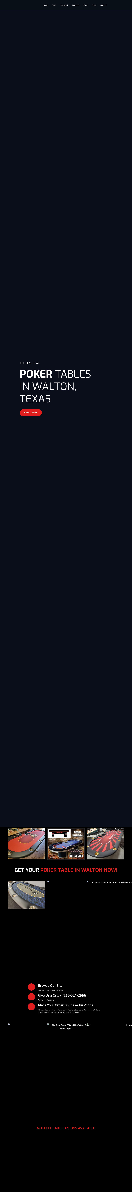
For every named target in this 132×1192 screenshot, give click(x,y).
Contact (103, 5)
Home (45, 5)
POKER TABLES (30, 596)
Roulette (76, 5)
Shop (94, 5)
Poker (54, 5)
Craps (86, 5)
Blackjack (64, 5)
